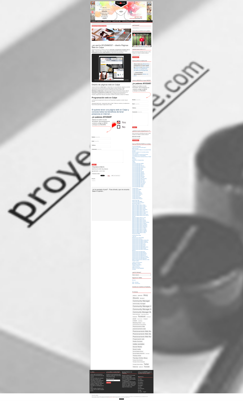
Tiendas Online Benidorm (137, 194)
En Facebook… (141, 380)
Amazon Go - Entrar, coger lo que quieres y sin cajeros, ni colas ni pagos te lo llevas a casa (129, 385)
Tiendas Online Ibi (136, 196)
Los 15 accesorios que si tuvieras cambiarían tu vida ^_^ (128, 380)
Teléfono (94, 145)
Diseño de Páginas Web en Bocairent (139, 209)
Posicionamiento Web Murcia (143, 336)
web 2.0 (141, 367)
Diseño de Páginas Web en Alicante (139, 206)
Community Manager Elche (137, 169)
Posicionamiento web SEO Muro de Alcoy (140, 257)
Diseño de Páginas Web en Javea (139, 217)
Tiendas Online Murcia (136, 197)
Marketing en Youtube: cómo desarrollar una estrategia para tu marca (97, 386)
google (134, 319)
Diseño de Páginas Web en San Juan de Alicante (140, 216)
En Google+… (141, 385)
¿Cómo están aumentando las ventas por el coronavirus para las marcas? (97, 375)
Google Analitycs (135, 260)
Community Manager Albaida (138, 172)
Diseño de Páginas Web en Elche (139, 208)
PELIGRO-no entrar (136, 263)
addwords (140, 295)
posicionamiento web (139, 329)
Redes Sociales (135, 148)
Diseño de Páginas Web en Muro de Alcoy (140, 222)
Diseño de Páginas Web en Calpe (139, 213)
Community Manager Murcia (138, 175)
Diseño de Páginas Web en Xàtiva (139, 232)
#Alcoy (144, 67)
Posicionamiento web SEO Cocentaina (140, 256)
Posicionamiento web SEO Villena (139, 244)
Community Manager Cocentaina (138, 167)
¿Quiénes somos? (136, 266)
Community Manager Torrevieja (138, 183)
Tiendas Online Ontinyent (137, 198)
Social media (137, 349)
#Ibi (135, 68)
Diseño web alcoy (136, 314)
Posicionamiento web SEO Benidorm (139, 258)
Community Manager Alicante (138, 165)
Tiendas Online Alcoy (136, 191)
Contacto (134, 269)
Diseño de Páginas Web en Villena (139, 228)
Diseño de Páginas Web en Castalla (139, 230)
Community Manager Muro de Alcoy (139, 178)
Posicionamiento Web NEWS (138, 237)
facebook (135, 316)
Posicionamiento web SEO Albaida (139, 252)
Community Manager (96, 21)
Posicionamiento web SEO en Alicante (140, 241)
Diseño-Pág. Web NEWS (137, 201)
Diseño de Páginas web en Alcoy (138, 205)
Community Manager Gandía (138, 171)
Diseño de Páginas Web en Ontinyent (139, 224)
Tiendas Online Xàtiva (138, 364)
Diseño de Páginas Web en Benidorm (139, 225)
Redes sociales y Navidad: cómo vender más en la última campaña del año (97, 389)
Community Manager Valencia (138, 184)
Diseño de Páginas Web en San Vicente (140, 214)
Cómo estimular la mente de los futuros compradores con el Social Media (140, 155)
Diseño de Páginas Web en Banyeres (139, 226)
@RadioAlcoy (145, 64)
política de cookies (112, 397)
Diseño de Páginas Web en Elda (138, 210)
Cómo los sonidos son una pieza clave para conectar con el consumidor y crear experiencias (96, 379)
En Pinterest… (141, 383)
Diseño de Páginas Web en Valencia (139, 231)
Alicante (136, 298)
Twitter (133, 161)
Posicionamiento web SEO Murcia (139, 255)
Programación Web (136, 233)
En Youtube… (141, 382)
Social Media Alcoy (138, 351)
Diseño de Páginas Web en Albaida (139, 223)
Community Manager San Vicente (139, 182)
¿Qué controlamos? (136, 267)
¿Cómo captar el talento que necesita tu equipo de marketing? (97, 382)
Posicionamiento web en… (137, 239)
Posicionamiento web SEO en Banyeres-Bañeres (140, 250)
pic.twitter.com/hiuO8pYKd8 (141, 70)
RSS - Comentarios (136, 283)
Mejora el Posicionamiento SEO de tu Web (140, 259)
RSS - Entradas (135, 282)
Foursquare (149, 316)
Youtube (134, 162)
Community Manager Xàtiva (137, 186)
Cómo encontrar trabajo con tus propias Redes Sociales (141, 150)
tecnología (147, 353)
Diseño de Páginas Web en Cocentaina (140, 212)
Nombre (96, 137)
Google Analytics (139, 318)
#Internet (138, 67)
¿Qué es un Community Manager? (139, 147)
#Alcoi (147, 67)
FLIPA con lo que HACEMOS (138, 268)
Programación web (138, 339)
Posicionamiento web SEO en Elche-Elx (140, 242)
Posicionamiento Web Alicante (143, 334)
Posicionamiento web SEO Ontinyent (139, 253)
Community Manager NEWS (138, 163)
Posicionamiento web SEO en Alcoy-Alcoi (140, 240)
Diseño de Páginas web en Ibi (138, 218)
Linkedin (135, 321)
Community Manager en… (137, 164)
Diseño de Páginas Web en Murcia (139, 221)
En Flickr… (140, 387)
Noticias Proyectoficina (136, 264)
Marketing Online (137, 323)
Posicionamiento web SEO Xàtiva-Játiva (140, 247)
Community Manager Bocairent (138, 176)
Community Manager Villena (138, 185)
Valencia (135, 367)
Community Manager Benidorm (138, 174)
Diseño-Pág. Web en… (136, 203)
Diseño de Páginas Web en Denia (139, 220)
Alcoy (145, 295)
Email (95, 141)
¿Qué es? (134, 236)
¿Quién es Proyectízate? (141, 21)
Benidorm (142, 298)
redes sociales (138, 344)
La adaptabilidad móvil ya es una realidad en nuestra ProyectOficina (129, 382)
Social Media (137, 346)
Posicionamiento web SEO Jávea (138, 245)
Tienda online (137, 356)
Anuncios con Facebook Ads (138, 160)
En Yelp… (140, 390)
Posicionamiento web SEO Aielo (138, 251)
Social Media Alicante (138, 353)
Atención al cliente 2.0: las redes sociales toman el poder (140, 152)
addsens (135, 295)
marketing (140, 320)
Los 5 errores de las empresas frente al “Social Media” (141, 157)
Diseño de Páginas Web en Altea (138, 207)
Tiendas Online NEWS (136, 189)
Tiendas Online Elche (136, 195)
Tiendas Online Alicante (137, 193)
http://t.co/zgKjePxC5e (141, 68)
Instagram (146, 318)
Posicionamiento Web (127, 21)
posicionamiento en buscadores (139, 324)
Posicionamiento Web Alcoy (143, 331)
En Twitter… (140, 379)
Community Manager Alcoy (137, 168)
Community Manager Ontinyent (138, 179)
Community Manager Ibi (137, 170)
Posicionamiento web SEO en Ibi (138, 243)
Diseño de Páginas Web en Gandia (139, 229)
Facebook (134, 159)
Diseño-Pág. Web (116, 21)
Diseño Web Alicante (145, 314)
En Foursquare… (141, 388)
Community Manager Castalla (138, 177)
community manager (139, 303)
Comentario (97, 149)
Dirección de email (136, 136)
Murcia (144, 322)
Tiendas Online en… (136, 190)
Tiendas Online (107, 21)
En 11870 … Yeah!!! (142, 391)
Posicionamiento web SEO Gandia (139, 248)
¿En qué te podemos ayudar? (138, 202)
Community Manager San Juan (138, 180)
